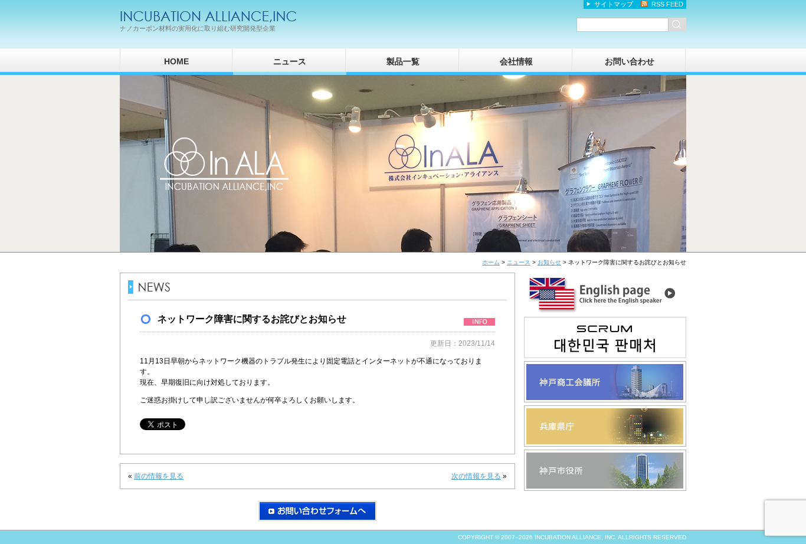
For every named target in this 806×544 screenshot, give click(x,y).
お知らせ (549, 262)
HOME (176, 61)
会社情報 (516, 61)
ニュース (289, 61)
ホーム (491, 262)
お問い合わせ (629, 61)
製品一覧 (403, 61)
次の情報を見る (476, 476)
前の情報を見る (159, 476)
